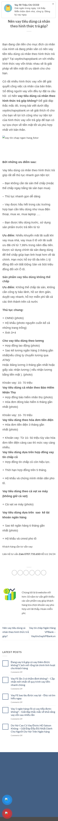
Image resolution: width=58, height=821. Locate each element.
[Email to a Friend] (32, 572)
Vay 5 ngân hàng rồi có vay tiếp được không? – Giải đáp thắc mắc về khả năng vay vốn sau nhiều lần (33, 711)
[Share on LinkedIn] (43, 572)
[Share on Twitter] (26, 572)
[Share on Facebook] (20, 572)
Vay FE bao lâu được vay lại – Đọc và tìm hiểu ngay (33, 697)
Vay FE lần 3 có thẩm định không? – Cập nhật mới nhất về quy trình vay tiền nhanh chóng (33, 681)
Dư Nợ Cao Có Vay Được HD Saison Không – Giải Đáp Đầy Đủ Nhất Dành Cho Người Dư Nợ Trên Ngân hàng (31, 728)
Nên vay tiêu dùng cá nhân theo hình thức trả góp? (15, 632)
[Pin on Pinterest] (37, 572)
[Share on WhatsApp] (14, 572)
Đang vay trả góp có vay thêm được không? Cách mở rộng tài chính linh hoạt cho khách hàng (33, 665)
